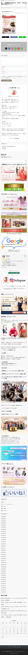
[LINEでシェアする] (22, 37)
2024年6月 (3, 527)
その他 (2, 502)
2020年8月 (3, 571)
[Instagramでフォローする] (12, 48)
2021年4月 (3, 554)
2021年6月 (3, 550)
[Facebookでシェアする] (14, 37)
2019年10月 (3, 592)
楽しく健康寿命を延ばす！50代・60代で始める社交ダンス (14, 3)
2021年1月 (3, 560)
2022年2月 (3, 543)
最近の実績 (4, 367)
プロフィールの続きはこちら (9, 350)
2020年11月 (3, 564)
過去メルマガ (4, 510)
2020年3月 (3, 581)
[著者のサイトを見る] (10, 138)
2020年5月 (3, 577)
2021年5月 (3, 552)
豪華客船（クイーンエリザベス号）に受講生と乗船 (13, 370)
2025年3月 (3, 525)
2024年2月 (3, 533)
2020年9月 (3, 569)
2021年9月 (3, 546)
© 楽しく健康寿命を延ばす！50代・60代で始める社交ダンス (14, 651)
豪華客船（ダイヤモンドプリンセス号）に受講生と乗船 (14, 373)
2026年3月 (3, 520)
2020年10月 (3, 566)
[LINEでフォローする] (16, 48)
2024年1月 (3, 535)
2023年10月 (3, 537)
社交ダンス (3, 506)
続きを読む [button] (4, 267)
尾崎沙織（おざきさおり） (14, 96)
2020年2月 (3, 583)
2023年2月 (3, 541)
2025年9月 (3, 523)
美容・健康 (3, 508)
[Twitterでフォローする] (6, 48)
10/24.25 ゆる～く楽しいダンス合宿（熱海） (11, 438)
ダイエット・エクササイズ (6, 504)
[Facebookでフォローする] (9, 48)
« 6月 (2, 637)
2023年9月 (3, 539)
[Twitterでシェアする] (5, 37)
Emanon (16, 653)
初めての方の (5, 363)
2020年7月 (3, 573)
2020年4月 (3, 579)
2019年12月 (3, 587)
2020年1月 (3, 585)
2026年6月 (3, 516)
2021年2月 (3, 558)
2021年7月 (3, 548)
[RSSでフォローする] (22, 48)
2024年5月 (3, 529)
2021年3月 (3, 556)
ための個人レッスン (12, 363)
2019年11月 (3, 589)
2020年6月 (3, 575)
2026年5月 (3, 518)
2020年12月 (3, 562)
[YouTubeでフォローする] (19, 48)
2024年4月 (3, 531)
